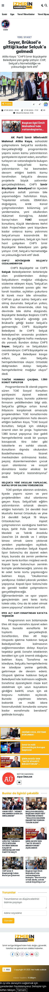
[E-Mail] (19, 782)
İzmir (4, 14)
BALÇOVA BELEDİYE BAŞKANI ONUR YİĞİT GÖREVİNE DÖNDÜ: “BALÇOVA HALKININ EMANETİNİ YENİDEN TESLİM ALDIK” (35, 817)
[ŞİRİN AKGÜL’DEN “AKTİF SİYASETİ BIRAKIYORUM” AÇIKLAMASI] (36, 833)
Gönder (8, 920)
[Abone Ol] (46, 104)
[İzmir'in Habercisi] (23, 5)
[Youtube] (32, 954)
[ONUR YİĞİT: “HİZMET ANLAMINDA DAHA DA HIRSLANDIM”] (12, 803)
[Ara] (46, 5)
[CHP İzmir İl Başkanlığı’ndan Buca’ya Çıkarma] (12, 862)
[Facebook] (12, 954)
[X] (17, 954)
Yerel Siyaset (24, 37)
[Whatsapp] (36, 954)
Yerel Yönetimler (26, 14)
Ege (12, 14)
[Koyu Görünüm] (42, 5)
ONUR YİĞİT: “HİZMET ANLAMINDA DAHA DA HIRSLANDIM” (12, 813)
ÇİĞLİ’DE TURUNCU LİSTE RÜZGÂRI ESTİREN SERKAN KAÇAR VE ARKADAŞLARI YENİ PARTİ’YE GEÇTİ (11, 846)
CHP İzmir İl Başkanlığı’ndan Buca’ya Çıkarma (10, 873)
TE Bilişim (32, 977)
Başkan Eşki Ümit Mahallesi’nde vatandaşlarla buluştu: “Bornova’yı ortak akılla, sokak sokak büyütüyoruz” (36, 876)
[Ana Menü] (3, 5)
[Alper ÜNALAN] (8, 778)
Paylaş (8, 103)
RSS (8, 969)
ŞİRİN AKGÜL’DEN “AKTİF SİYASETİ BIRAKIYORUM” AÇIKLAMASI (34, 844)
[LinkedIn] (27, 954)
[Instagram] (22, 954)
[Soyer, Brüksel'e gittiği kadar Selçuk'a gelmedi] (24, 86)
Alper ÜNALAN (24, 776)
